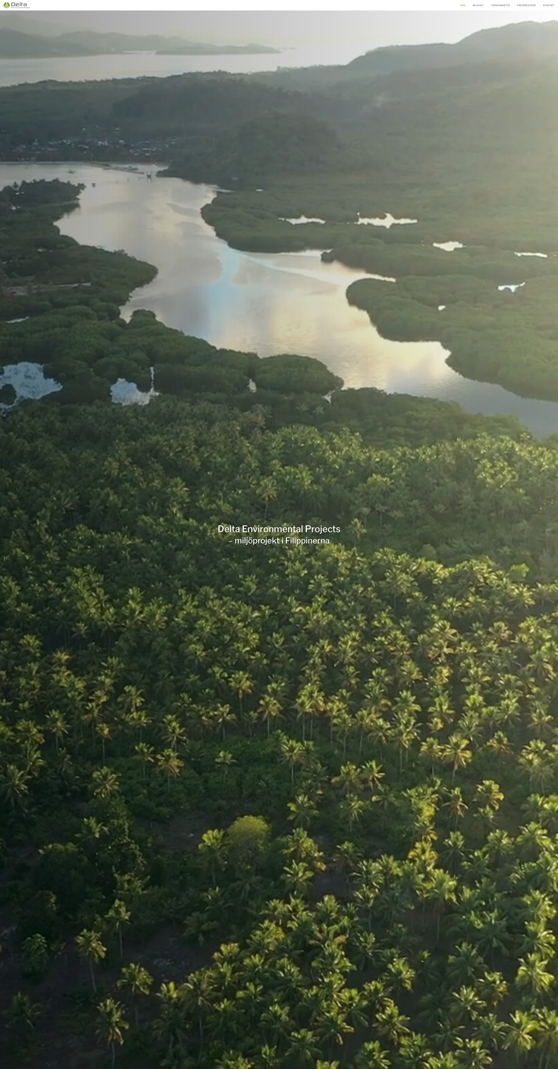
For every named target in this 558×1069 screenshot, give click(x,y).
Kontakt (549, 5)
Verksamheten (500, 5)
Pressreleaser (526, 5)
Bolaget (478, 5)
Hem (462, 5)
